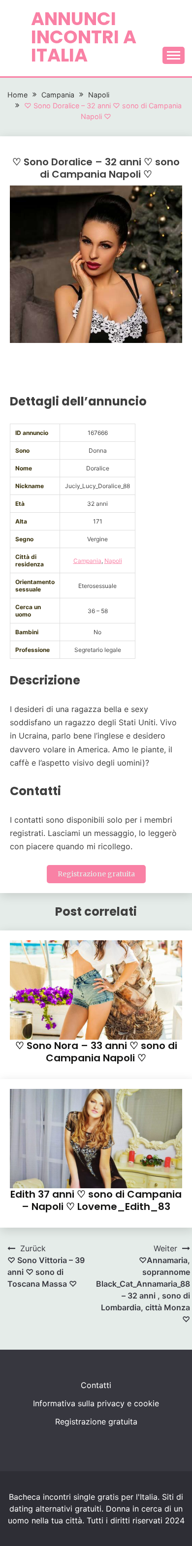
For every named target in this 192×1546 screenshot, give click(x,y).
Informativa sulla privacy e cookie (96, 1403)
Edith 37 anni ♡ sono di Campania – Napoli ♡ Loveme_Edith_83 (96, 1200)
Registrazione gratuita (96, 873)
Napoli (113, 560)
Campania (87, 560)
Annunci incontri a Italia (83, 37)
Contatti (96, 1385)
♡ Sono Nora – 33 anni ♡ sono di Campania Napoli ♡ (96, 1052)
